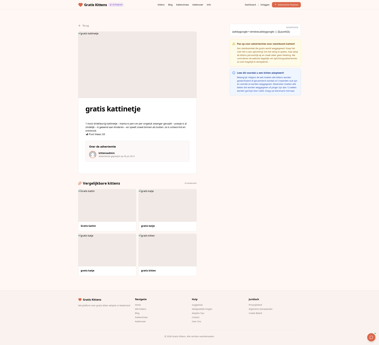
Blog (170, 4)
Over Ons (196, 321)
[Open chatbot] (371, 337)
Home (138, 304)
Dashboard (250, 4)
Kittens (161, 4)
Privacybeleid (255, 304)
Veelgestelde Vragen (202, 309)
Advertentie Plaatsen (288, 4)
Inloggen (265, 4)
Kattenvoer (197, 4)
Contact (195, 317)
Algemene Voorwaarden (261, 309)
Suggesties (197, 304)
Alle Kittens (140, 309)
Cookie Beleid (255, 313)
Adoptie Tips (198, 313)
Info (209, 4)
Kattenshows (182, 4)
